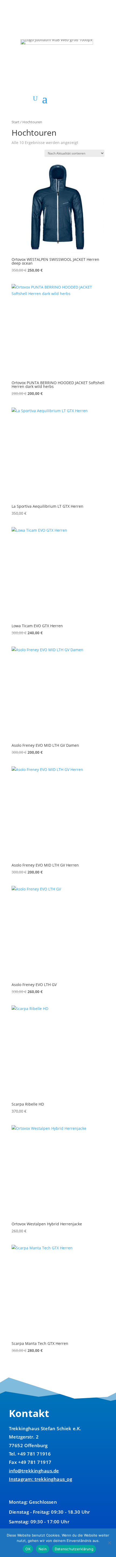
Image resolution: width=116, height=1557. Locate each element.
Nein (43, 1549)
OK (27, 1549)
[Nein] (109, 1542)
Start (15, 122)
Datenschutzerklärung (74, 1549)
